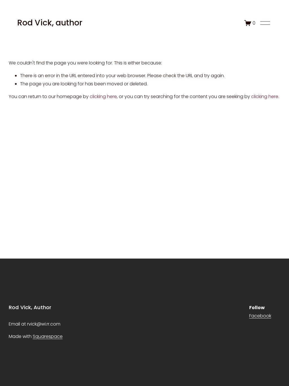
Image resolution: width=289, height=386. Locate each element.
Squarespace (48, 336)
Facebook (260, 316)
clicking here (103, 96)
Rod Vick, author (49, 22)
